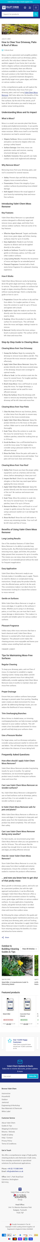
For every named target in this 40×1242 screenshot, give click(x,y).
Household (6, 1096)
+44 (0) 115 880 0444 (15, 1169)
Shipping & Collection (10, 1129)
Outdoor (5, 1099)
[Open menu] (35, 7)
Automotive (6, 1093)
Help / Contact (7, 1138)
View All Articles (28, 949)
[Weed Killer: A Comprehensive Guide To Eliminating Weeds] (17, 965)
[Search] (35, 14)
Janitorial (5, 1102)
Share (7, 937)
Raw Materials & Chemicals (12, 1108)
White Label (6, 1111)
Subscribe (32, 1076)
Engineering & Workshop (11, 1105)
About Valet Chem (8, 1123)
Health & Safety (7, 1135)
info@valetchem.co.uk (15, 1171)
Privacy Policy (7, 1141)
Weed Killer (6, 1014)
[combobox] (20, 14)
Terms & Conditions (9, 1144)
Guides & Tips (7, 1126)
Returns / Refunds (8, 1132)
